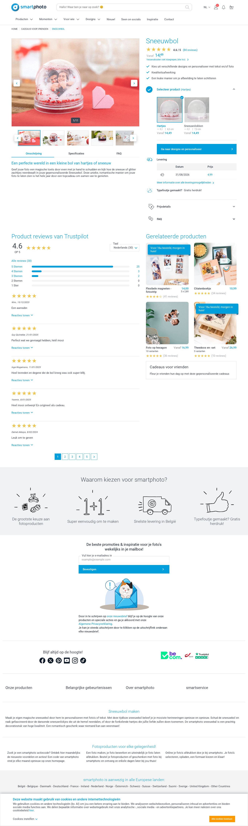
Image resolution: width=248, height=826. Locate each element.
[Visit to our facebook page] (42, 660)
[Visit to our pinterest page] (58, 660)
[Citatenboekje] (215, 264)
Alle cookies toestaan (222, 819)
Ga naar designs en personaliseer (181, 149)
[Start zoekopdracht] (187, 7)
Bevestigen (89, 569)
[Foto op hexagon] (167, 323)
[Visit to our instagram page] (75, 660)
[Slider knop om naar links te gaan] (16, 83)
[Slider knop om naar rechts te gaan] (134, 83)
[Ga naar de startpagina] (28, 7)
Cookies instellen (23, 819)
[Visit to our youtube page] (67, 660)
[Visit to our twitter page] (50, 660)
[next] (94, 457)
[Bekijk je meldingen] (224, 7)
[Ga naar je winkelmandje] (231, 7)
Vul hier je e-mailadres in (97, 555)
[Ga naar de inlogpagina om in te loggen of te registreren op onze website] (216, 7)
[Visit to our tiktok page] (83, 660)
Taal (115, 243)
